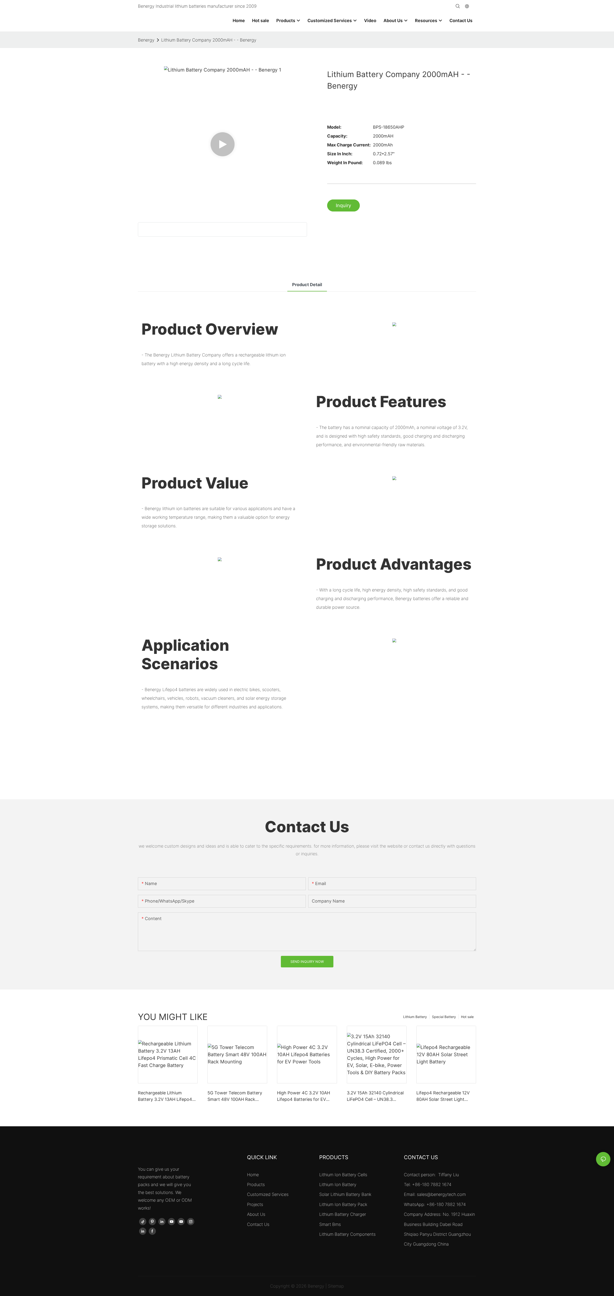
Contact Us (258, 1224)
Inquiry (343, 205)
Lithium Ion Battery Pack (343, 1204)
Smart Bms (330, 1224)
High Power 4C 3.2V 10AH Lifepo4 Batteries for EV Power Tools (303, 1096)
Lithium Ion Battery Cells (343, 1174)
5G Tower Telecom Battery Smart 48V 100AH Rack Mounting (234, 1096)
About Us (256, 1214)
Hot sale (467, 1017)
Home (253, 1174)
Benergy (146, 39)
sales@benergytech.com (441, 1194)
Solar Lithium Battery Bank (345, 1194)
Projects (255, 1204)
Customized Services (268, 1194)
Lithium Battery (415, 1017)
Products (256, 1184)
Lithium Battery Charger (342, 1214)
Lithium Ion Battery (337, 1184)
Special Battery (444, 1017)
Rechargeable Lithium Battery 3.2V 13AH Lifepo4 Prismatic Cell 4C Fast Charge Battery (165, 1096)
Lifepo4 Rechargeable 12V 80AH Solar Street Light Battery (443, 1096)
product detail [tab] (307, 284)
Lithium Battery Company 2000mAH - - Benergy (208, 39)
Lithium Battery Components (347, 1234)
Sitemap (336, 1286)
